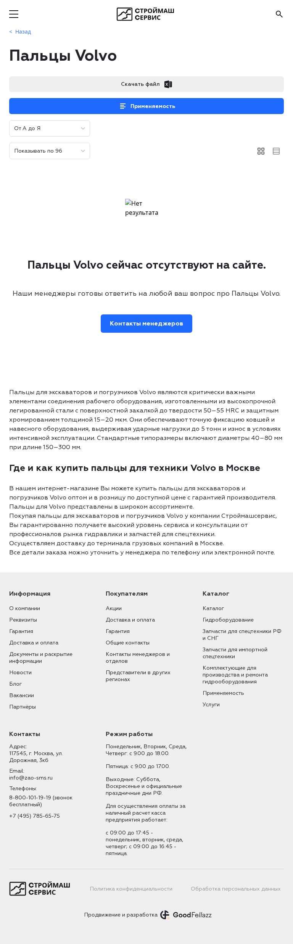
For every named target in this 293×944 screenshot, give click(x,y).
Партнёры (22, 707)
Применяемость (152, 106)
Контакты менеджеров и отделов (138, 657)
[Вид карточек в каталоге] (261, 151)
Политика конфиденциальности (131, 889)
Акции (114, 608)
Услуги (211, 704)
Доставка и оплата (33, 643)
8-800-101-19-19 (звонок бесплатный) (40, 801)
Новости (20, 672)
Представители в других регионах (138, 676)
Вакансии (21, 695)
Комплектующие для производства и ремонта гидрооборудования (235, 675)
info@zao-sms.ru (31, 778)
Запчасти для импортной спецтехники (235, 653)
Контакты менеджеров (146, 323)
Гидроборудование (228, 620)
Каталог (213, 608)
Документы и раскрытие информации (40, 657)
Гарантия (21, 631)
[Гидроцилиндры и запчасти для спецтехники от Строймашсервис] (146, 14)
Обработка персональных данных (236, 889)
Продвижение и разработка (121, 915)
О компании (24, 608)
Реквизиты (23, 620)
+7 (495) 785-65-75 (34, 816)
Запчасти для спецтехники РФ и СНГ (242, 634)
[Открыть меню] (13, 14)
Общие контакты (128, 643)
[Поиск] (279, 14)
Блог (15, 684)
